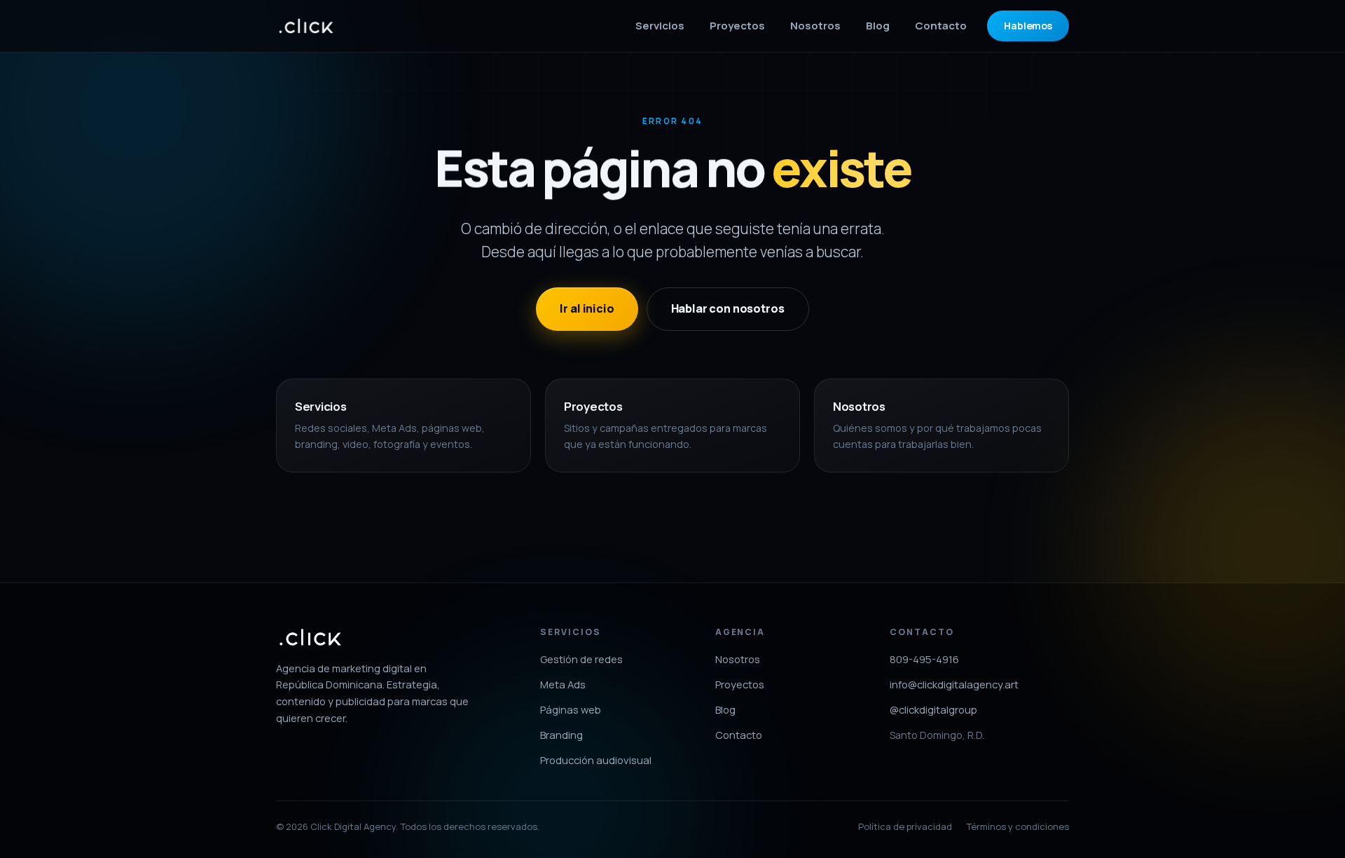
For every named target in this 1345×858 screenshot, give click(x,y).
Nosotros (815, 25)
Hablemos (1028, 25)
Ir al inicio (587, 308)
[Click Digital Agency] (306, 25)
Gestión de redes (581, 659)
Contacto (941, 25)
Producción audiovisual (595, 760)
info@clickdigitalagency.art (954, 684)
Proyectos (737, 25)
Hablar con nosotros (728, 308)
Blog (878, 25)
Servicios (659, 25)
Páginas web (570, 709)
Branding (561, 735)
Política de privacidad (905, 826)
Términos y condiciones (1017, 826)
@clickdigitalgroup (933, 709)
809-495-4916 (924, 659)
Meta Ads (563, 684)
